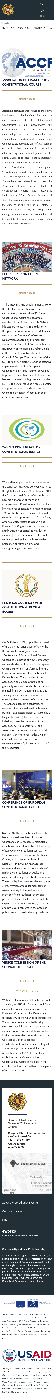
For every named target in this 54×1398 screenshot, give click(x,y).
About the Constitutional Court (20, 1202)
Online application (12, 1211)
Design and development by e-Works (21, 1235)
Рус (42, 10)
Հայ (42, 4)
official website (27, 98)
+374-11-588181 (16, 1139)
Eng (42, 15)
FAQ (4, 1220)
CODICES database (27, 991)
